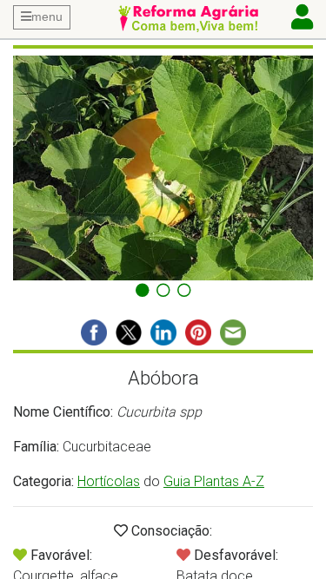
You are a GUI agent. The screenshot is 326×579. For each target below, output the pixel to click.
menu (47, 16)
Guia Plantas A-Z (213, 481)
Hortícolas (108, 481)
